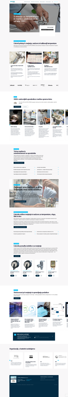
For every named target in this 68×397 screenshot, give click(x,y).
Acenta (56, 384)
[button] (16, 276)
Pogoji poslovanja (19, 384)
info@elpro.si (28, 380)
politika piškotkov (28, 384)
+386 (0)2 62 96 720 (29, 379)
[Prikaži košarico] (57, 1)
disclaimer (32, 384)
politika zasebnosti (24, 384)
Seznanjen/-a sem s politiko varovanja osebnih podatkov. (42, 337)
